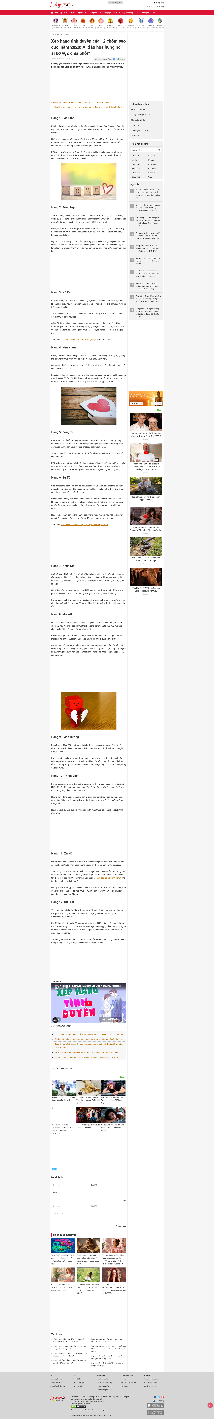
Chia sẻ (157, 404)
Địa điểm (151, 173)
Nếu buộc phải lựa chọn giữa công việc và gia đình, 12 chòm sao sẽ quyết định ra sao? (87, 1057)
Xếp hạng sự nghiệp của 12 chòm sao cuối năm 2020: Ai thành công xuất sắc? (82, 102)
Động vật (151, 156)
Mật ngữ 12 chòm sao (138, 109)
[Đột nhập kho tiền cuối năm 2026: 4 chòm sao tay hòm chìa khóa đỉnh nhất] (63, 1274)
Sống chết (136, 177)
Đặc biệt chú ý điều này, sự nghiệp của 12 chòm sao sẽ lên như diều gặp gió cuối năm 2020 (88, 1039)
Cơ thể (134, 160)
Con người (152, 169)
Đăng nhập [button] (160, 3)
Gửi (124, 1201)
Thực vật (135, 156)
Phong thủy (94, 13)
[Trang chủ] (52, 12)
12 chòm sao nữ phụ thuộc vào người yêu (79, 339)
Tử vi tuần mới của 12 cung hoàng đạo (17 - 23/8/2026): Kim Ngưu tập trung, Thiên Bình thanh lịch (148, 298)
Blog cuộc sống (127, 13)
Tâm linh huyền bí (150, 1386)
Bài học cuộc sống (150, 1382)
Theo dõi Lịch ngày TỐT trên (104, 59)
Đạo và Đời (116, 13)
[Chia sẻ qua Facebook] (53, 1069)
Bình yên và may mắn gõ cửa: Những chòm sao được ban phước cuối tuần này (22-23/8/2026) (148, 248)
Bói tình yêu (124, 1386)
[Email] (67, 1069)
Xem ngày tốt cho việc (57, 1386)
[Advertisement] (84, 83)
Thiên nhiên (136, 164)
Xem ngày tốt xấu (56, 1379)
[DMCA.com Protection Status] (78, 1407)
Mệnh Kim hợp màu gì (104, 1390)
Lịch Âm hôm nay (56, 1382)
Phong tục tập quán (151, 1379)
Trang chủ (54, 34)
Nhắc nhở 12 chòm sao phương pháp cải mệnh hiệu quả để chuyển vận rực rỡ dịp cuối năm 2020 (88, 107)
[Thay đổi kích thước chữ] (91, 59)
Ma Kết (141, 27)
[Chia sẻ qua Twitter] (58, 1069)
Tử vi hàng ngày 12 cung (155, 7)
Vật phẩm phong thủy (104, 1382)
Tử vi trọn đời (77, 1386)
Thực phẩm (136, 173)
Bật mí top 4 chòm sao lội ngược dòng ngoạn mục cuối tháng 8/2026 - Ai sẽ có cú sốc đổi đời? (148, 207)
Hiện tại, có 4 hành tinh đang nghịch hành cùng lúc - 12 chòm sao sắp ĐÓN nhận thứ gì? (147, 286)
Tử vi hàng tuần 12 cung (139, 136)
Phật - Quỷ (136, 169)
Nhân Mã (131, 27)
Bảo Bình (151, 27)
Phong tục (145, 13)
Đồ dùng (151, 160)
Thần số (137, 13)
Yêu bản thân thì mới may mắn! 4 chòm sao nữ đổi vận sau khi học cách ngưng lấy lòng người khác (148, 235)
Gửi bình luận (120, 1226)
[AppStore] (155, 1415)
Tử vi (65, 13)
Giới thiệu (74, 1415)
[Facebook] (154, 1398)
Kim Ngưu (65, 27)
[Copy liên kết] (71, 1069)
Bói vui (71, 13)
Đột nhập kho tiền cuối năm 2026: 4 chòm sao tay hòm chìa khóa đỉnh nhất (62, 1287)
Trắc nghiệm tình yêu (138, 120)
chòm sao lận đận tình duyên (108, 878)
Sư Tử (92, 27)
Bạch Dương (56, 27)
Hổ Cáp (120, 27)
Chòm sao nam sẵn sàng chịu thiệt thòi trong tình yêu (84, 524)
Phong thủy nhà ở (103, 1386)
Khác (153, 13)
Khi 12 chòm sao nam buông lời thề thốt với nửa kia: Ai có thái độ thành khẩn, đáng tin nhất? (89, 1034)
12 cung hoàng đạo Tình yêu (140, 115)
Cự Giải (83, 27)
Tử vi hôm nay (135, 125)
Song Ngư (160, 27)
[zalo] (62, 1069)
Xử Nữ (101, 27)
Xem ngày (58, 13)
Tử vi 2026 (77, 1379)
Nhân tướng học (105, 13)
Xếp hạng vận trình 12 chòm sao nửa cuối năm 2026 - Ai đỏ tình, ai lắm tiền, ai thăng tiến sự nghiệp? (108, 1349)
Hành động (152, 164)
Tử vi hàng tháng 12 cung (139, 131)
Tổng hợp (151, 177)
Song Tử (74, 27)
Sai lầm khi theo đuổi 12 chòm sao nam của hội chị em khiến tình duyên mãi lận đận (86, 1052)
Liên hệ (108, 1415)
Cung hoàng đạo (81, 13)
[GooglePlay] (155, 1408)
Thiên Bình (110, 27)
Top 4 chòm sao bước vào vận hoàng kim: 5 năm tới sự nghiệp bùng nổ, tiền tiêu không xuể (147, 273)
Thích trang (138, 404)
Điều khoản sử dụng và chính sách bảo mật (91, 1415)
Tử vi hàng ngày (78, 1382)
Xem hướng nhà (102, 1379)
